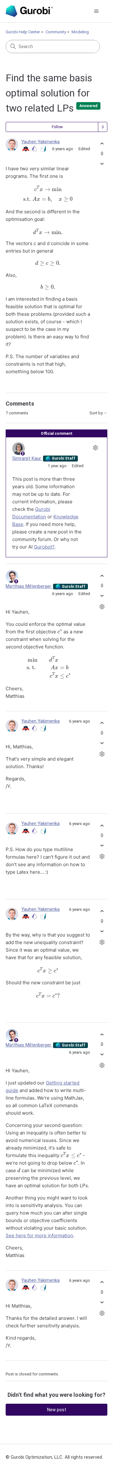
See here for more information (39, 1235)
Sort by (96, 413)
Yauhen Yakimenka (40, 142)
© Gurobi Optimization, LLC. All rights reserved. (54, 1457)
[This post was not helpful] (101, 163)
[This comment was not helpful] (101, 595)
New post (56, 1409)
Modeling (80, 32)
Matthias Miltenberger (29, 586)
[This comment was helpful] (101, 575)
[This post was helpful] (101, 143)
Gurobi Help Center (23, 32)
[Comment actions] (95, 447)
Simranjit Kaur (27, 458)
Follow (57, 127)
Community (56, 32)
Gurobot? (44, 547)
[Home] (29, 11)
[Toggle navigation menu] (96, 11)
